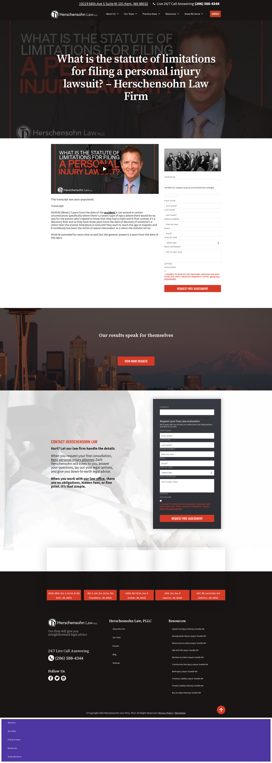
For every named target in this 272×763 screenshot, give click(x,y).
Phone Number (171, 219)
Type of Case (170, 237)
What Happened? (172, 247)
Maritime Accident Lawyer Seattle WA (188, 657)
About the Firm (119, 629)
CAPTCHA (168, 264)
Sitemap (116, 663)
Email (167, 228)
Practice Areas (150, 13)
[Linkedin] (63, 678)
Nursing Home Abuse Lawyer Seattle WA (189, 636)
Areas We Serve (192, 13)
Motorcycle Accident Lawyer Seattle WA (189, 643)
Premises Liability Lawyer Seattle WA (187, 678)
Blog (114, 654)
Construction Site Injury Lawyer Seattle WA (190, 664)
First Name (170, 201)
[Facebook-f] (50, 678)
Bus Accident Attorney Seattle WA (186, 692)
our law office (94, 478)
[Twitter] (57, 678)
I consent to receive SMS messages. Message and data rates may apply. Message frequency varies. (192, 276)
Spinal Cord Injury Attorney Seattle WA (188, 629)
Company (164, 407)
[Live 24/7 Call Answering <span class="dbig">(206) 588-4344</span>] (154, 4)
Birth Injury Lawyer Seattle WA (184, 671)
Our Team (129, 13)
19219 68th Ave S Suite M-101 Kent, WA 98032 (113, 3)
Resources (170, 13)
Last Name (169, 210)
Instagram (169, 177)
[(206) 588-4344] (51, 658)
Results (116, 646)
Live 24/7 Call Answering (188, 3)
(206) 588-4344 (69, 658)
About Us (111, 13)
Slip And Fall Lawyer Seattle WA (185, 650)
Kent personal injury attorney (73, 459)
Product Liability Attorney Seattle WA (187, 685)
